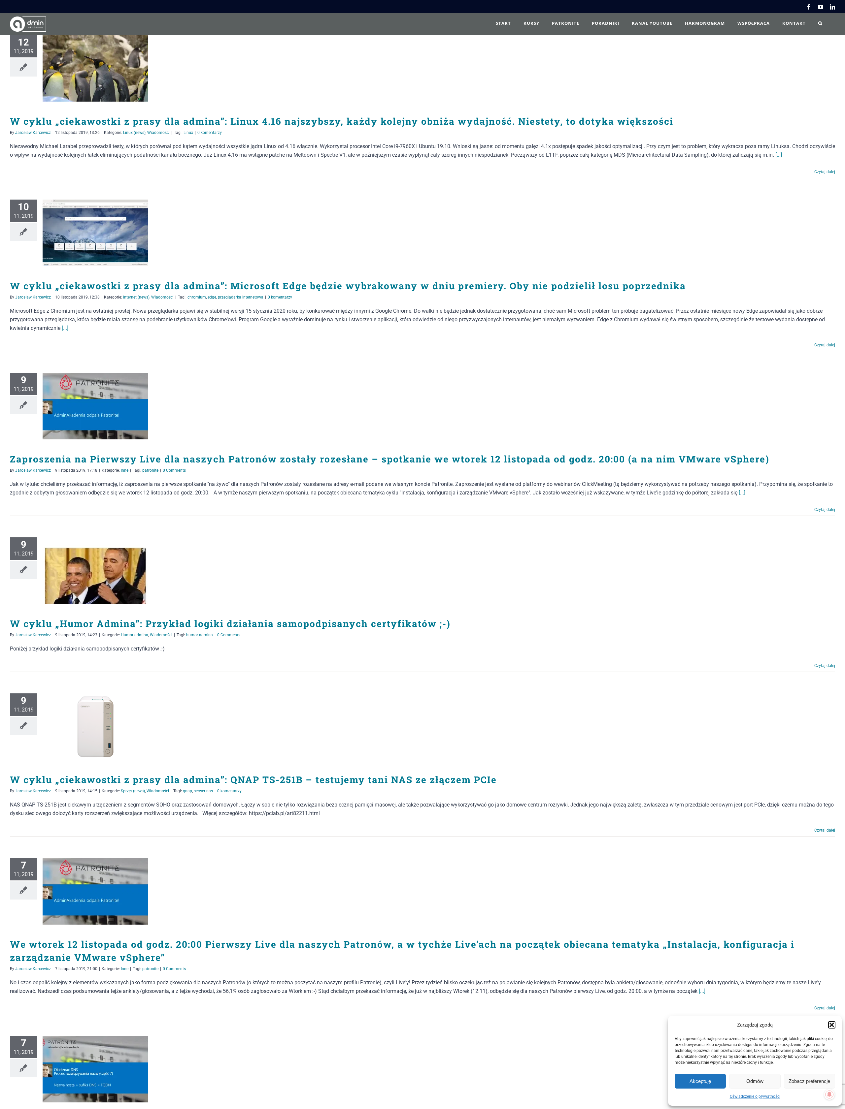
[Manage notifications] (829, 1094)
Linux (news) (134, 132)
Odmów (754, 1081)
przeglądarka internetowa (240, 297)
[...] (778, 155)
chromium (196, 297)
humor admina (199, 635)
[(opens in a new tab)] (95, 68)
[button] (831, 1025)
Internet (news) (136, 297)
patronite (150, 470)
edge (212, 297)
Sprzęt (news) (133, 791)
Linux (188, 132)
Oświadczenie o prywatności (755, 1096)
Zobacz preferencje (809, 1081)
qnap (187, 791)
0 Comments (174, 470)
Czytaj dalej (824, 172)
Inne (124, 470)
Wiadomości (158, 132)
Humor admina (134, 635)
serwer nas (203, 791)
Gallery (105, 68)
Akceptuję (700, 1081)
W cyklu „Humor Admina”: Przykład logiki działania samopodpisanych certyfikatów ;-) (86, 570)
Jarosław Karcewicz (33, 132)
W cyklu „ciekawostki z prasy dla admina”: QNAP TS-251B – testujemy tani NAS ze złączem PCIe (86, 726)
